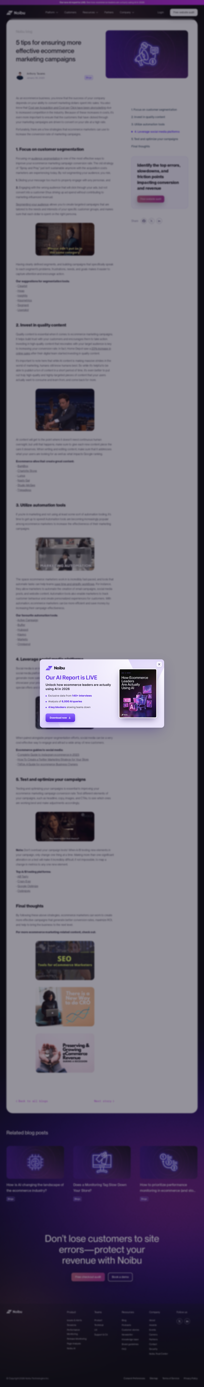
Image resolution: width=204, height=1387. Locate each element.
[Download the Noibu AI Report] (102, 693)
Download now (58, 717)
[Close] (159, 664)
